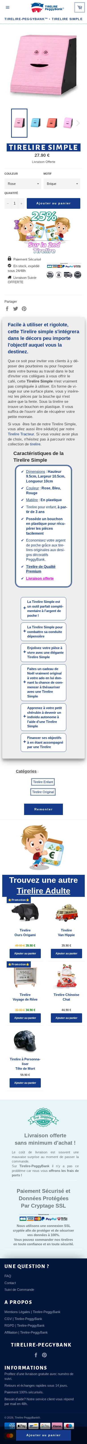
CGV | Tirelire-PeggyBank (23, 1319)
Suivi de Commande (19, 1289)
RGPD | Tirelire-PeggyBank (24, 1325)
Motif (48, 173)
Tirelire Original (43, 792)
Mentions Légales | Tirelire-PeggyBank (32, 1312)
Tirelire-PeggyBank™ (26, 19)
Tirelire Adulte (43, 890)
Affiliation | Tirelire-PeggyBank (26, 1332)
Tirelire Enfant (43, 782)
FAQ (7, 1276)
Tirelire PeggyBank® (27, 1417)
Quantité (11, 193)
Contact (10, 1283)
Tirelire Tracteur (21, 434)
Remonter (43, 809)
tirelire (35, 444)
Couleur (11, 173)
